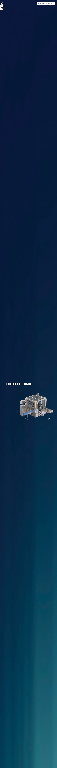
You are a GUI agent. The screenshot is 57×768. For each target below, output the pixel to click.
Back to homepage (1, 6)
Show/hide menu (53, 3)
